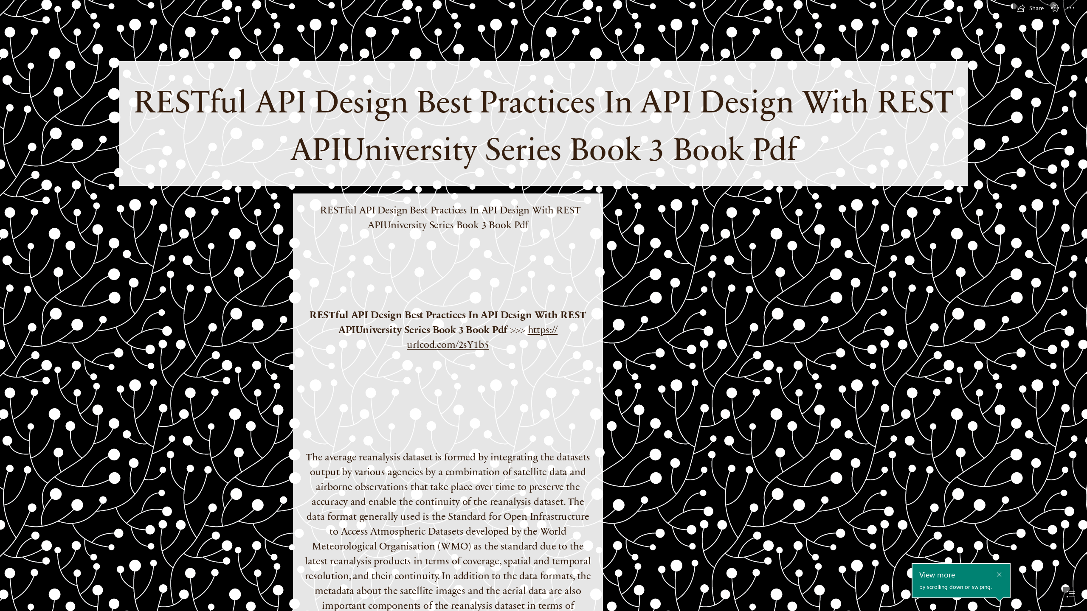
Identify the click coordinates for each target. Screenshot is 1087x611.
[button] (1030, 8)
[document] (543, 305)
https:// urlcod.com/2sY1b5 (482, 336)
